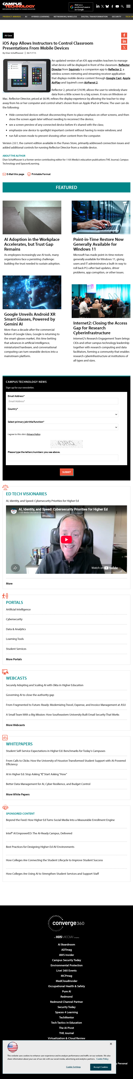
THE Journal (66, 1033)
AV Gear (8, 35)
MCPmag (66, 976)
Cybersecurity (14, 619)
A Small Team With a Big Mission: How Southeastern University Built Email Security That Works (62, 714)
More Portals (14, 659)
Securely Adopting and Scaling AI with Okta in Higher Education (44, 685)
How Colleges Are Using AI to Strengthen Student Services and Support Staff (52, 873)
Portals (14, 602)
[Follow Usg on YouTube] (117, 6)
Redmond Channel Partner (66, 1002)
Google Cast (113, 78)
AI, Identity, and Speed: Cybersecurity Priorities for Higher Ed (42, 501)
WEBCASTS (16, 678)
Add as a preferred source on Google (82, 7)
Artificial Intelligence (18, 609)
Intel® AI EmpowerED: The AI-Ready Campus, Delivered (39, 833)
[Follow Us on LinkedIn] (97, 6)
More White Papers (18, 794)
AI (26, 16)
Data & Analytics (16, 629)
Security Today (67, 1007)
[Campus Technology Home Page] (19, 6)
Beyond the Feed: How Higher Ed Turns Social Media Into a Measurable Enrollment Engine (60, 820)
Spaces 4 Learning (66, 1012)
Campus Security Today (66, 960)
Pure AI (66, 991)
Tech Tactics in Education (66, 1022)
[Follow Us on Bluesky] (107, 6)
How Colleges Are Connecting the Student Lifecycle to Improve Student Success (54, 860)
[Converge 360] (66, 923)
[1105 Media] (66, 936)
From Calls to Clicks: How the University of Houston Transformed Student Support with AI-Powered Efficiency (66, 762)
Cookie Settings (73, 1066)
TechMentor (66, 1017)
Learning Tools (15, 639)
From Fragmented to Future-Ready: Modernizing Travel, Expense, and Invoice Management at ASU (66, 705)
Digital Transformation (94, 16)
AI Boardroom (66, 944)
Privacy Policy (33, 434)
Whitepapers (19, 744)
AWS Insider (66, 955)
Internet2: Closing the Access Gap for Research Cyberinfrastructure (100, 327)
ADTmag (66, 950)
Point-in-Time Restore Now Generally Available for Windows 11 (98, 244)
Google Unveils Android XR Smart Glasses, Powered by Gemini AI (29, 319)
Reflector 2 (114, 69)
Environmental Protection (67, 965)
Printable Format (41, 174)
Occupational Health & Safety (66, 986)
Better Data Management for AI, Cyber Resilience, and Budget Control (48, 784)
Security (116, 16)
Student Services (16, 649)
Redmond (66, 996)
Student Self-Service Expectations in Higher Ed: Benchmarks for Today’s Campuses (55, 751)
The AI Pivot (66, 1028)
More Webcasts (15, 725)
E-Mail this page (15, 174)
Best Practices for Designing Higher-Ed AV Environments (40, 847)
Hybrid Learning (40, 16)
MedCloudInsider (66, 981)
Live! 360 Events (66, 970)
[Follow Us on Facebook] (112, 6)
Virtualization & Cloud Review (66, 1038)
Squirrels (74, 69)
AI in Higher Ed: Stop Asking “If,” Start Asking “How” (36, 774)
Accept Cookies (101, 1067)
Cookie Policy (102, 1059)
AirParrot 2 (91, 82)
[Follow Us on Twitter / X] (102, 6)
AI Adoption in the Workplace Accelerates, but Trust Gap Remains (32, 244)
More (9, 583)
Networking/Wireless (65, 16)
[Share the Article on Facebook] (124, 35)
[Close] (111, 1043)
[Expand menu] (128, 7)
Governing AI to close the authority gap (30, 695)
